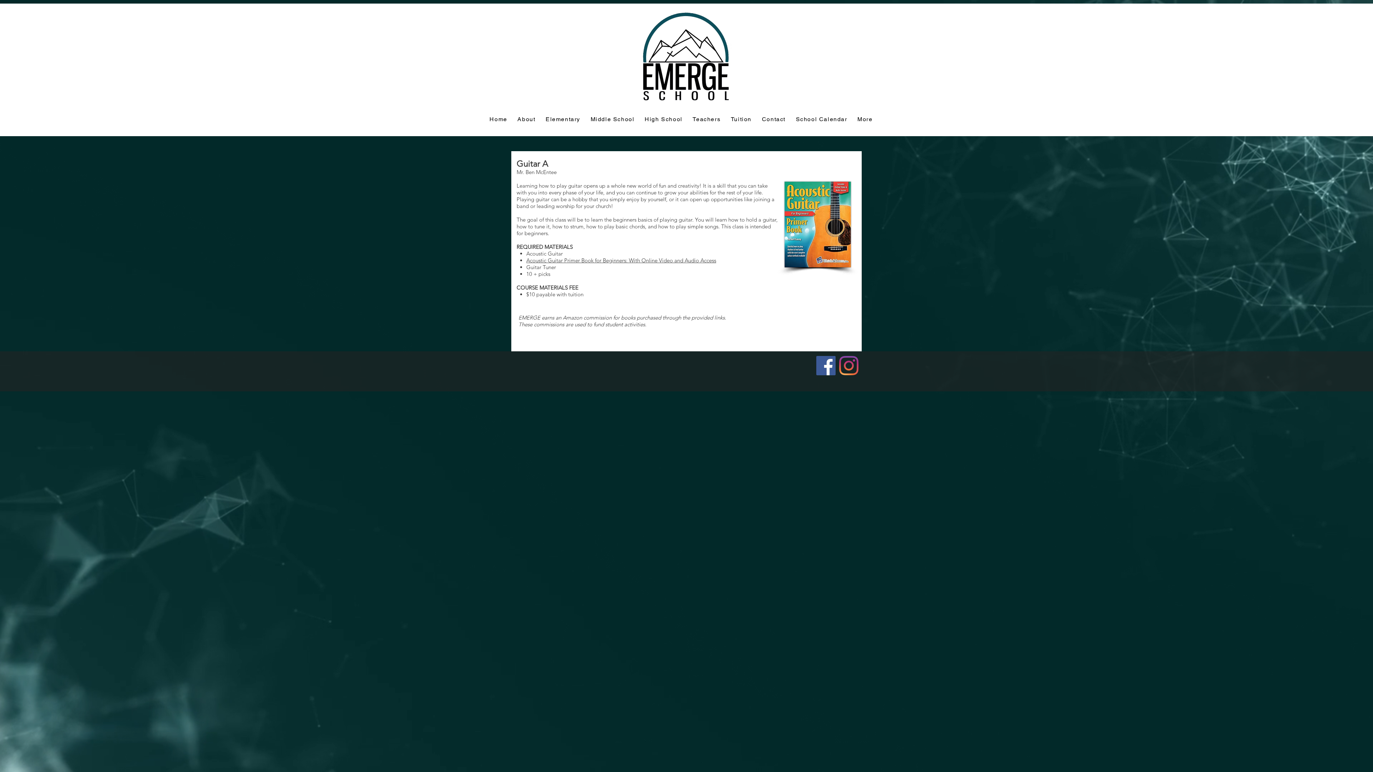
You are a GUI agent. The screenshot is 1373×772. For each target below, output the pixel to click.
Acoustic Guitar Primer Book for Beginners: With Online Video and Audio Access (621, 260)
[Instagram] (848, 365)
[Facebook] (826, 365)
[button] (741, 119)
